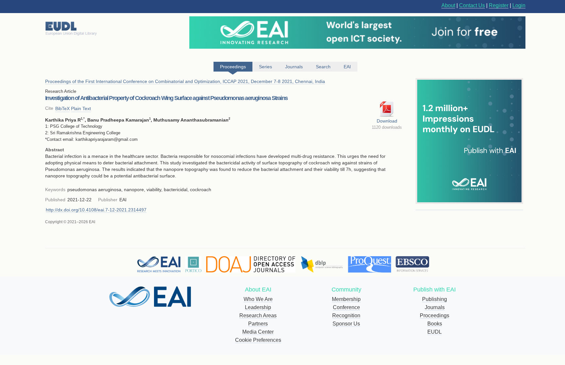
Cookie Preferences (258, 340)
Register (498, 5)
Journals (435, 307)
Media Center (258, 332)
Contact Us (472, 5)
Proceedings (434, 315)
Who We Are (258, 299)
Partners (258, 323)
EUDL (434, 332)
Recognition (346, 315)
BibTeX (62, 108)
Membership (346, 299)
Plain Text (81, 108)
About (448, 5)
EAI (347, 66)
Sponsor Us (346, 323)
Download (387, 121)
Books (434, 323)
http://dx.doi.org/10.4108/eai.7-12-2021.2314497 (96, 209)
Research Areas (258, 315)
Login (518, 5)
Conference (346, 307)
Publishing (434, 299)
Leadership (258, 307)
